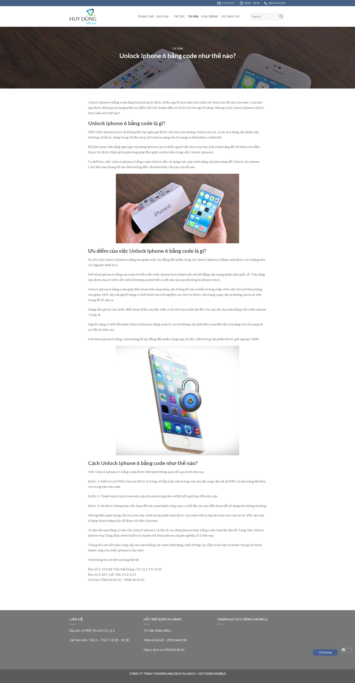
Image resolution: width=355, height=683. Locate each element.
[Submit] (281, 16)
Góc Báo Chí (230, 16)
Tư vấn (193, 16)
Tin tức (179, 16)
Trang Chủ (145, 16)
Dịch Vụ (162, 16)
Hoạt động (209, 16)
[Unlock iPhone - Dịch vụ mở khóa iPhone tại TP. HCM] (100, 16)
